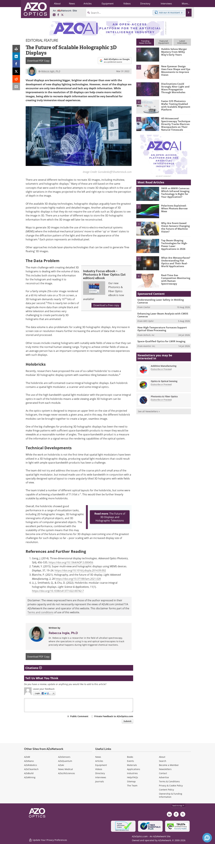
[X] (16, 71)
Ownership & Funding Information (170, 795)
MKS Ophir (148, 321)
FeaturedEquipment (163, 42)
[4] (147, 106)
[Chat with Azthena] (207, 837)
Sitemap (131, 781)
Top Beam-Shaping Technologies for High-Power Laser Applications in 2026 (174, 244)
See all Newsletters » (149, 411)
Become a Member (169, 765)
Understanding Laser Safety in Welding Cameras (160, 301)
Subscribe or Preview (161, 369)
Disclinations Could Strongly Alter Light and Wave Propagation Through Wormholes (175, 88)
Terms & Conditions (169, 781)
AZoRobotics (30, 765)
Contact (163, 773)
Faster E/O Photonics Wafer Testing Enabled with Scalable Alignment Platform (175, 105)
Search (162, 760)
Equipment (101, 765)
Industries (132, 773)
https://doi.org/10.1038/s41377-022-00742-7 (58, 591)
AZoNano (29, 760)
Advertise (164, 777)
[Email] (16, 86)
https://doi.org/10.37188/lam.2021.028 (78, 579)
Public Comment (79, 716)
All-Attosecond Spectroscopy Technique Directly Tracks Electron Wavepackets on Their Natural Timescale (175, 124)
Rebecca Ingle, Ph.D (63, 633)
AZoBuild (29, 773)
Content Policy (166, 789)
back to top (178, 805)
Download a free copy (106, 305)
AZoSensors (64, 756)
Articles (99, 760)
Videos (98, 769)
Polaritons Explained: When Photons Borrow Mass (174, 208)
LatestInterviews (182, 42)
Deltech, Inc (148, 335)
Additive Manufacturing (163, 365)
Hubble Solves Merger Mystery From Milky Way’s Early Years (174, 51)
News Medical (65, 769)
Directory (100, 773)
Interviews (100, 777)
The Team (132, 785)
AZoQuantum (65, 760)
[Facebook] (16, 64)
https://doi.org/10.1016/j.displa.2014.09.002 (80, 570)
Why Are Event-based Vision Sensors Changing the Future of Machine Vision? (175, 227)
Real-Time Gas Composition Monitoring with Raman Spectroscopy (175, 279)
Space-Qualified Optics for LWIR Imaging (161, 341)
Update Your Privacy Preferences (49, 839)
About (162, 756)
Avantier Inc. (149, 346)
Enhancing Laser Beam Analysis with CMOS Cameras (162, 315)
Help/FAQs (132, 777)
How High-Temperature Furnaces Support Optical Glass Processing (162, 329)
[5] (147, 123)
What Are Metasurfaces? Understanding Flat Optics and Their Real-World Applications (175, 262)
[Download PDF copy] (16, 48)
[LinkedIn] (16, 56)
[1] (147, 54)
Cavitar (146, 307)
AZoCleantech (31, 769)
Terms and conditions (41, 612)
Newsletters (165, 769)
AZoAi (61, 765)
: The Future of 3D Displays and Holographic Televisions (109, 517)
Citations (32, 668)
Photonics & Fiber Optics (164, 396)
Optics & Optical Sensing (164, 381)
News (98, 756)
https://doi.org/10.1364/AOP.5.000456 (71, 562)
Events (130, 760)
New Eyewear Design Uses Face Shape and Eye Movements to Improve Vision (175, 70)
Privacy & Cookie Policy (171, 785)
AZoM (27, 756)
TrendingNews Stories (145, 42)
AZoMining (29, 777)
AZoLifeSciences (66, 773)
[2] (147, 71)
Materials (132, 765)
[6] (147, 280)
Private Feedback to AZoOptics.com (113, 716)
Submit (127, 721)
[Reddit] (16, 79)
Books (130, 756)
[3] (147, 89)
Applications (133, 769)
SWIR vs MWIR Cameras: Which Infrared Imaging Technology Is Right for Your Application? (175, 192)
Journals (99, 781)
